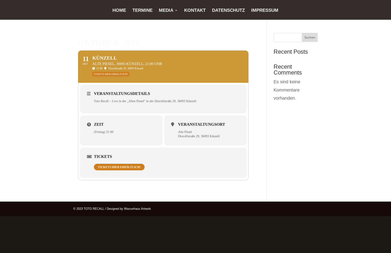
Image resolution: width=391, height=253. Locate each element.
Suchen (309, 37)
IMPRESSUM (264, 11)
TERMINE (142, 11)
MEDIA (166, 11)
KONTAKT (195, 11)
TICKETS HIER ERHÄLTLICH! (119, 167)
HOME (119, 11)
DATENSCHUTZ (228, 11)
